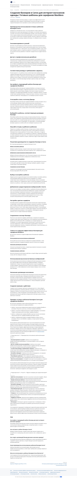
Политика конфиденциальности (60, 470)
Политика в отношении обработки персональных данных (24, 470)
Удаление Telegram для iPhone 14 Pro (18, 463)
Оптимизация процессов (36, 5)
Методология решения (14, 5)
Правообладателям (14, 472)
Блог (11, 470)
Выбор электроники (42, 473)
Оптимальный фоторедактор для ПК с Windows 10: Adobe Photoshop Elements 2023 (54, 464)
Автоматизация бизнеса (52, 473)
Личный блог (16, 9)
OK (60, 476)
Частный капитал (34, 473)
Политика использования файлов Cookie (45, 470)
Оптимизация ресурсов (58, 5)
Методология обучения (25, 5)
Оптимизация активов (14, 6)
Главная (11, 9)
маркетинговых (40, 331)
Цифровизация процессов (47, 5)
